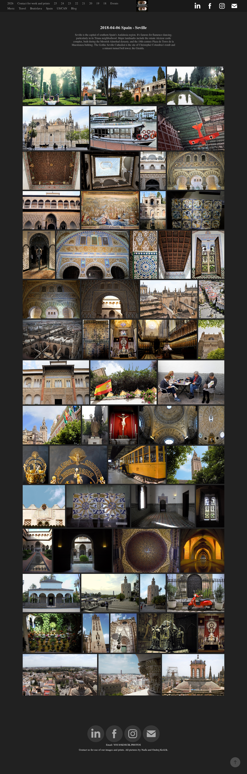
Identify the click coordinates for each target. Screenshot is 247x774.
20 (90, 3)
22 (76, 3)
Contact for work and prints (33, 3)
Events (114, 3)
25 (55, 3)
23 (69, 3)
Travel (22, 8)
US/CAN (62, 8)
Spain (49, 8)
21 (83, 3)
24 (62, 3)
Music (11, 8)
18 (104, 3)
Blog (74, 8)
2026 (10, 3)
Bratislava (36, 8)
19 (97, 3)
